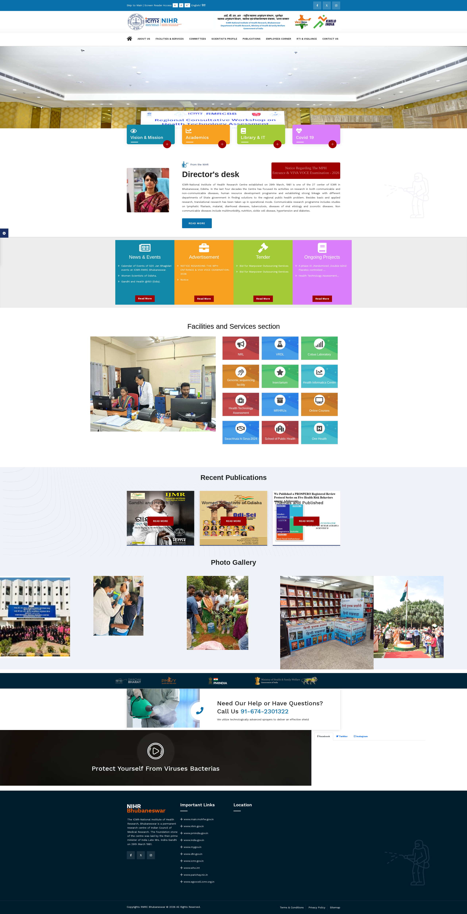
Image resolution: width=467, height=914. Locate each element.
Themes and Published (299, 502)
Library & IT (253, 137)
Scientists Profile (224, 38)
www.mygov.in (192, 847)
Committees (197, 38)
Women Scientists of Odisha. (139, 265)
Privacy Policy (316, 907)
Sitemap (335, 907)
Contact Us (330, 38)
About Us (144, 38)
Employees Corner (278, 38)
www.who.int (191, 867)
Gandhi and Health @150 (155, 502)
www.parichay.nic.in (195, 874)
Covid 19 (305, 137)
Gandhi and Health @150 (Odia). (140, 271)
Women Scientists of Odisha (232, 502)
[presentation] (9, 90)
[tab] (323, 736)
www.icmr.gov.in (193, 860)
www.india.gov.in (193, 840)
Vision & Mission (146, 137)
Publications (251, 38)
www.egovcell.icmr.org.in (198, 881)
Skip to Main (134, 5)
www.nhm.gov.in (193, 826)
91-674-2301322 (265, 711)
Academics (197, 137)
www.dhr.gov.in (192, 853)
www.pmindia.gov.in (195, 833)
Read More (145, 298)
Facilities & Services (170, 38)
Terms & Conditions (292, 907)
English (195, 5)
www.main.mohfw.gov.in (198, 819)
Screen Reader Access (158, 5)
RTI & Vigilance (307, 38)
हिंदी (203, 5)
